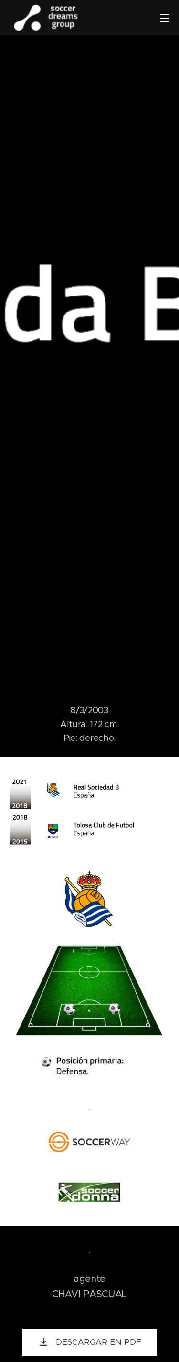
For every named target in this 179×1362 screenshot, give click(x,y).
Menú (164, 17)
